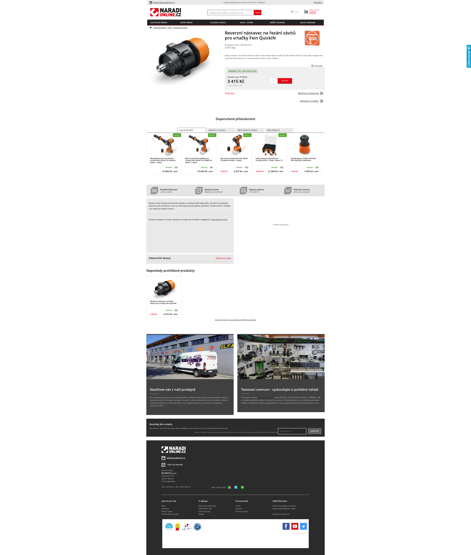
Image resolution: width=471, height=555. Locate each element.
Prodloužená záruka (170, 514)
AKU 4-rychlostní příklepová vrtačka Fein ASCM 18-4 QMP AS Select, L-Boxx (198, 160)
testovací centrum (266, 397)
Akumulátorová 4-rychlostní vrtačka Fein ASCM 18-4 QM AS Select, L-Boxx (163, 160)
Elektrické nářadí (160, 28)
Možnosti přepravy (308, 93)
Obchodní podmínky (207, 506)
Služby (201, 514)
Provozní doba (242, 511)
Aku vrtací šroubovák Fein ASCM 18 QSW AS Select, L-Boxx (234, 159)
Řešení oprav (167, 511)
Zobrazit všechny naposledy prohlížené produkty (235, 320)
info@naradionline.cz (175, 458)
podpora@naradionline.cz (164, 2)
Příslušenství (273, 130)
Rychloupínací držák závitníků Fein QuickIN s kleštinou (303, 159)
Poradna (165, 508)
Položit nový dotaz (223, 258)
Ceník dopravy (204, 511)
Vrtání (169, 28)
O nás (238, 506)
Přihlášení (318, 2)
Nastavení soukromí (281, 514)
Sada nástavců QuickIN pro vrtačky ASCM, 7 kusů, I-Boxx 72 (269, 159)
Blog (163, 506)
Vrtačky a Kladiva (216, 130)
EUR (296, 11)
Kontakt (239, 508)
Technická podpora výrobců (284, 506)
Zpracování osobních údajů (284, 508)
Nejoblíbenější (186, 130)
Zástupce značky (309, 101)
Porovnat (318, 65)
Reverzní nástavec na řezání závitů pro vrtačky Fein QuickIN (163, 302)
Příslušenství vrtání (180, 28)
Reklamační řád (204, 508)
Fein (233, 47)
